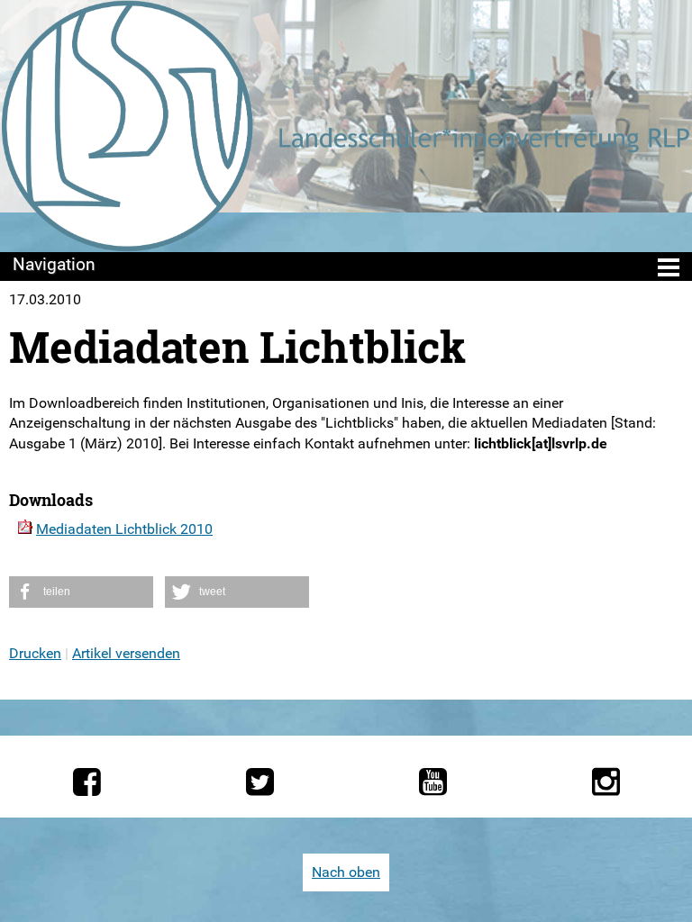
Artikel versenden (126, 653)
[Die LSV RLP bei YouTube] (433, 781)
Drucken (35, 653)
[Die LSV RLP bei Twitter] (260, 781)
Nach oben (346, 872)
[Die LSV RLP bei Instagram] (606, 781)
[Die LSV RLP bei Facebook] (87, 781)
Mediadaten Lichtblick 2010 (124, 529)
